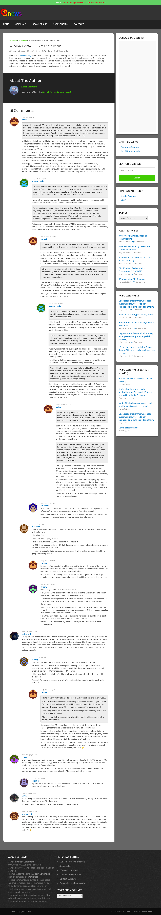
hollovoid (26, 634)
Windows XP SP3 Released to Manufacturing (133, 237)
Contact (79, 24)
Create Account (128, 196)
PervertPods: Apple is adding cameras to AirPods (137, 324)
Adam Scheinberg (41, 874)
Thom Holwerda (18, 51)
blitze (24, 757)
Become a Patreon (130, 147)
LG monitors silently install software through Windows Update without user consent (137, 350)
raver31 (35, 660)
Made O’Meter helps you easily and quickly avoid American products (135, 404)
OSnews (11, 911)
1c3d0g (35, 781)
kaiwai (25, 120)
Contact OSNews (67, 879)
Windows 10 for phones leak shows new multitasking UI (135, 259)
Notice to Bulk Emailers (70, 874)
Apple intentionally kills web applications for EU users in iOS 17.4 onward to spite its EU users (135, 392)
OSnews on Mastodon (69, 870)
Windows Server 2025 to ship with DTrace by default (134, 248)
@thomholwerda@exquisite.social (56, 92)
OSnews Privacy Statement (21, 862)
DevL (24, 796)
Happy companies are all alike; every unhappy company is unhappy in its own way (136, 336)
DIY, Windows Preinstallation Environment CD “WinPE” (132, 270)
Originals (20, 24)
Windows (23, 41)
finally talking (25, 56)
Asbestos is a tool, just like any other (136, 314)
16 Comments (62, 51)
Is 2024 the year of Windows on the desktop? (135, 380)
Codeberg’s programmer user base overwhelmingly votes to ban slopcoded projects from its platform (136, 304)
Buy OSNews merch (130, 151)
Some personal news (128, 428)
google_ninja (38, 181)
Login (123, 200)
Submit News (60, 24)
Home (6, 24)
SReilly (44, 587)
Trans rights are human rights (72, 883)
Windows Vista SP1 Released (132, 279)
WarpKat (36, 527)
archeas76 (27, 814)
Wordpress (33, 877)
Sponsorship (40, 24)
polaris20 (45, 506)
